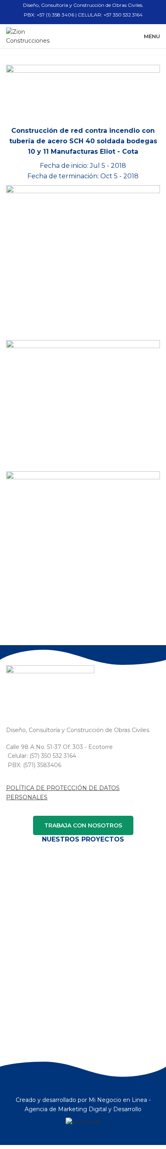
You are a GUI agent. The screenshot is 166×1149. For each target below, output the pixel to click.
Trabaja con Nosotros (83, 825)
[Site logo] (34, 35)
